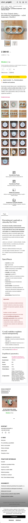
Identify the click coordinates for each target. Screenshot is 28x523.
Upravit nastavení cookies (14, 504)
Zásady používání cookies (7, 496)
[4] (14, 114)
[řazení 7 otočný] (14, 143)
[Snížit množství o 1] (2, 69)
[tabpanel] (10, 406)
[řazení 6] (5, 134)
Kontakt (3, 461)
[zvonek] (23, 143)
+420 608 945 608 (5, 430)
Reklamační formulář (6, 491)
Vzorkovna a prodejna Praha (7, 464)
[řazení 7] (5, 143)
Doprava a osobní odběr (6, 469)
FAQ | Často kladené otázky (7, 477)
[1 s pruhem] (14, 104)
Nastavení (11, 520)
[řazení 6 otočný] (14, 134)
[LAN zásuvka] (5, 161)
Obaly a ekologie (5, 448)
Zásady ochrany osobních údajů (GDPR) (10, 493)
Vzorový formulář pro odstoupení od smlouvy (11, 488)
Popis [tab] (4, 214)
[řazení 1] (5, 125)
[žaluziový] (5, 152)
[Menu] (26, 2)
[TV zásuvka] (23, 152)
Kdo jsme (3, 440)
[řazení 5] (23, 125)
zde (21, 513)
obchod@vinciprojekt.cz (7, 428)
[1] (5, 104)
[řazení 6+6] (23, 134)
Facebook (2, 433)
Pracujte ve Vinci (5, 453)
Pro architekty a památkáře (7, 443)
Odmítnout (18, 520)
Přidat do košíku (14, 77)
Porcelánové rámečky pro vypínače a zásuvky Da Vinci (18, 357)
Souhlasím (14, 516)
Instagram (5, 433)
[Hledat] (20, 2)
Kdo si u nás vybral (5, 445)
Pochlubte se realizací (6, 474)
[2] (23, 104)
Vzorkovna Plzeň (5, 467)
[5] (23, 114)
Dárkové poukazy (5, 472)
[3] (5, 114)
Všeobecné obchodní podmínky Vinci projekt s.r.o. (13, 486)
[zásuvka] (14, 152)
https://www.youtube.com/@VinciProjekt (9, 433)
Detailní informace (5, 97)
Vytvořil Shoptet (14, 506)
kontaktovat (14, 349)
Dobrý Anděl (4, 450)
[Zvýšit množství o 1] (9, 69)
